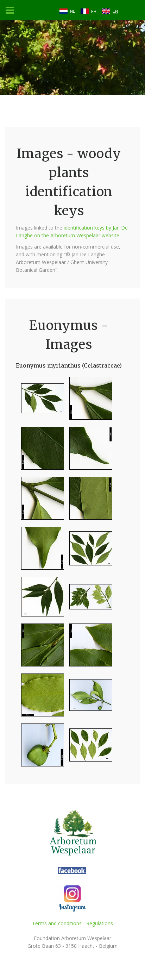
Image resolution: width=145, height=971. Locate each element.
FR (93, 11)
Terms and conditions (57, 923)
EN (115, 11)
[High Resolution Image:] (40, 401)
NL (72, 11)
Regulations (99, 923)
